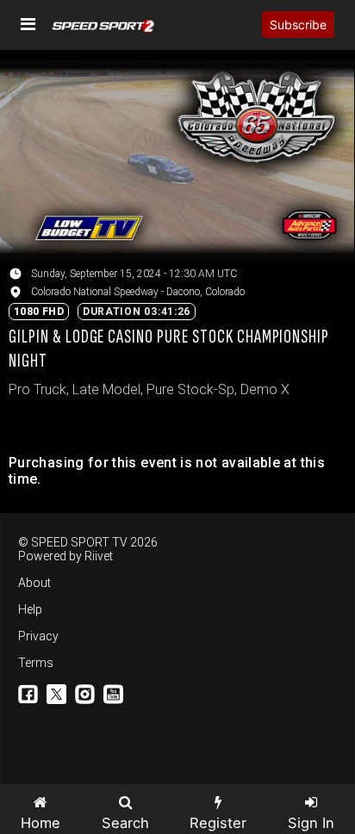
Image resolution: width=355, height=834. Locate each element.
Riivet (98, 556)
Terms (35, 663)
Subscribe (298, 24)
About (34, 583)
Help (30, 609)
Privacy (38, 636)
